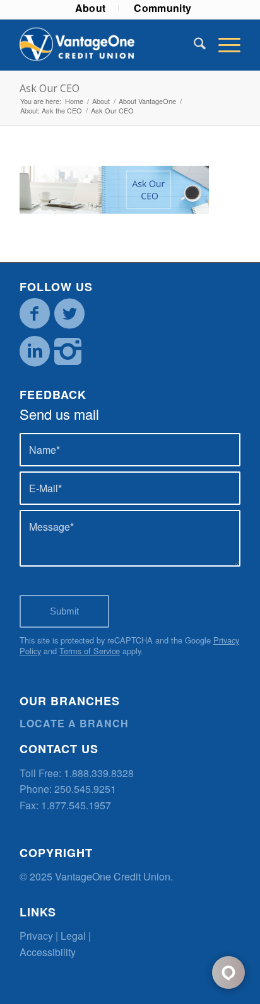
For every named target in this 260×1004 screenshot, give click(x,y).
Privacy (36, 935)
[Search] (193, 45)
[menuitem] (90, 8)
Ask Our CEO (50, 88)
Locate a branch (74, 723)
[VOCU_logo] (108, 45)
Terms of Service (89, 651)
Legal (73, 935)
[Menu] (223, 45)
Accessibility (48, 952)
